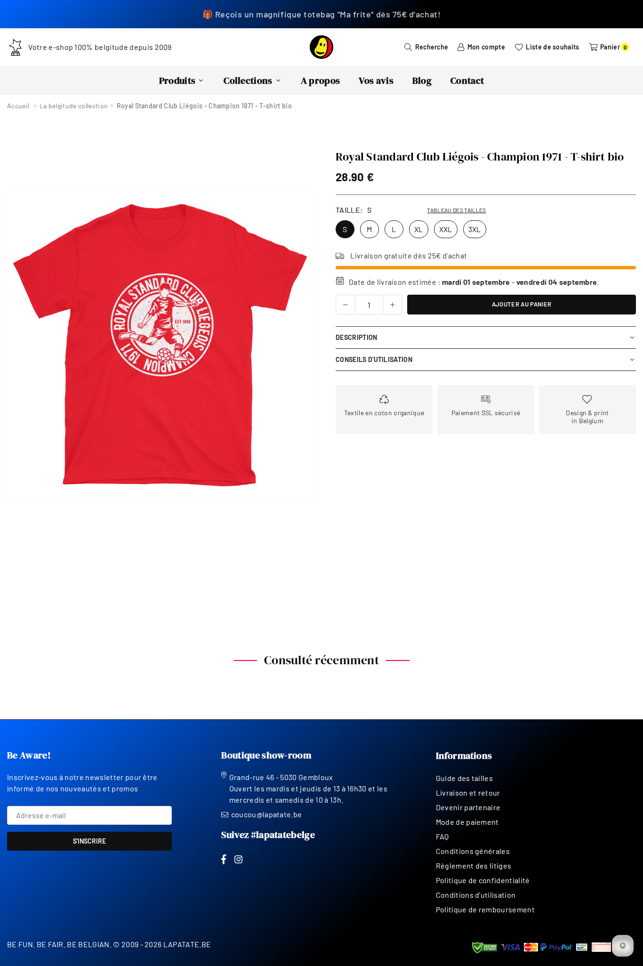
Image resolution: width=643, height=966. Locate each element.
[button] (301, 344)
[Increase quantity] (392, 304)
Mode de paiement (467, 821)
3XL (474, 229)
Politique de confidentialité (483, 880)
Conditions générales (473, 850)
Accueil (18, 106)
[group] (160, 344)
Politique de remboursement (485, 909)
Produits (177, 80)
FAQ (442, 836)
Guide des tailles (464, 777)
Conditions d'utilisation (476, 894)
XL (418, 229)
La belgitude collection (74, 106)
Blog (422, 80)
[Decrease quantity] (345, 304)
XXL (445, 229)
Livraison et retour (468, 792)
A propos (320, 80)
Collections (248, 80)
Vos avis (376, 80)
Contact (467, 80)
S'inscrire (89, 841)
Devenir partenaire (468, 807)
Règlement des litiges (474, 865)
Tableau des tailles (456, 210)
